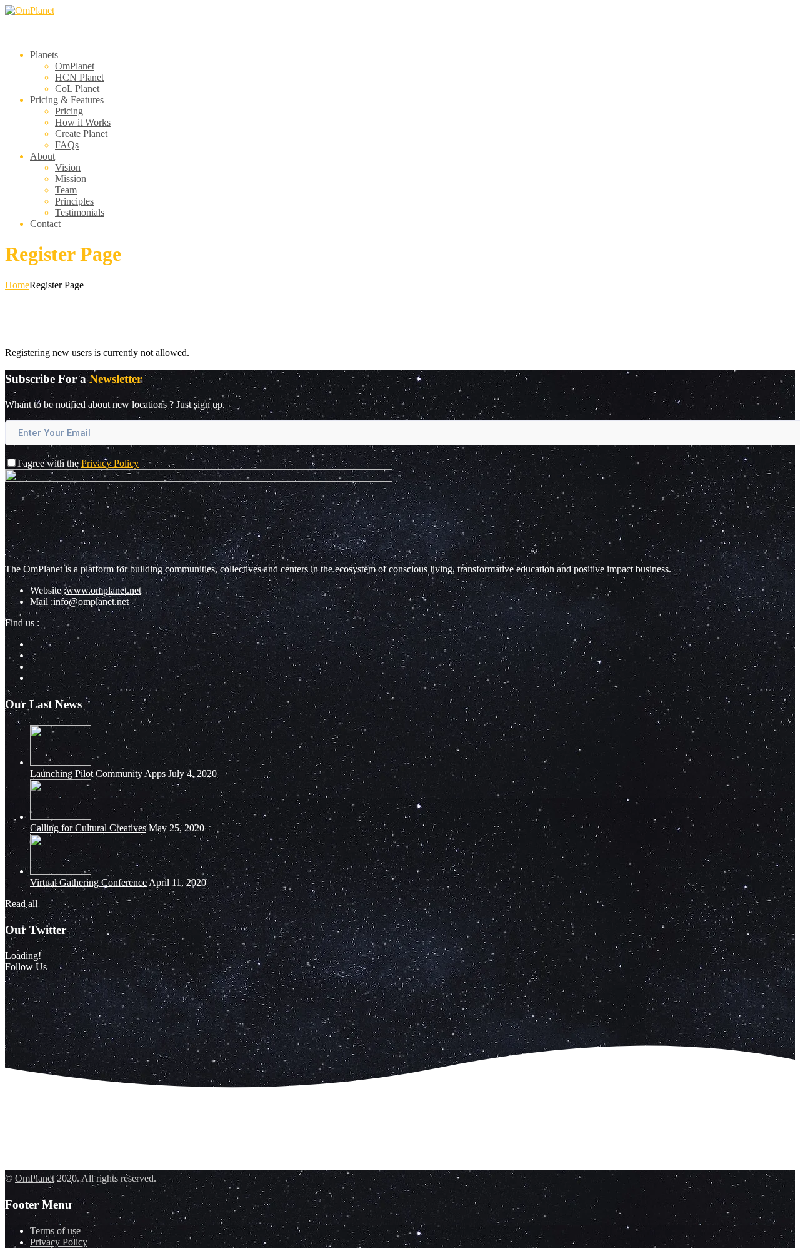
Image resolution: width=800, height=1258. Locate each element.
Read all (21, 903)
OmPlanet (74, 66)
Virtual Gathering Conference (88, 882)
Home (17, 285)
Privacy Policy (110, 463)
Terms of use (55, 1230)
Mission (70, 178)
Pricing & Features (67, 99)
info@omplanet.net (91, 601)
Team (66, 190)
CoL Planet (77, 88)
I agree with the (78, 463)
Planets (44, 54)
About (42, 156)
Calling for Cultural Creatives (88, 828)
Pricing (69, 111)
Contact (45, 223)
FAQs (67, 144)
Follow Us (26, 966)
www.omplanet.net (103, 590)
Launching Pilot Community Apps (98, 773)
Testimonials (79, 212)
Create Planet (81, 133)
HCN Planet (79, 77)
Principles (74, 201)
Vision (68, 167)
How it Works (83, 122)
